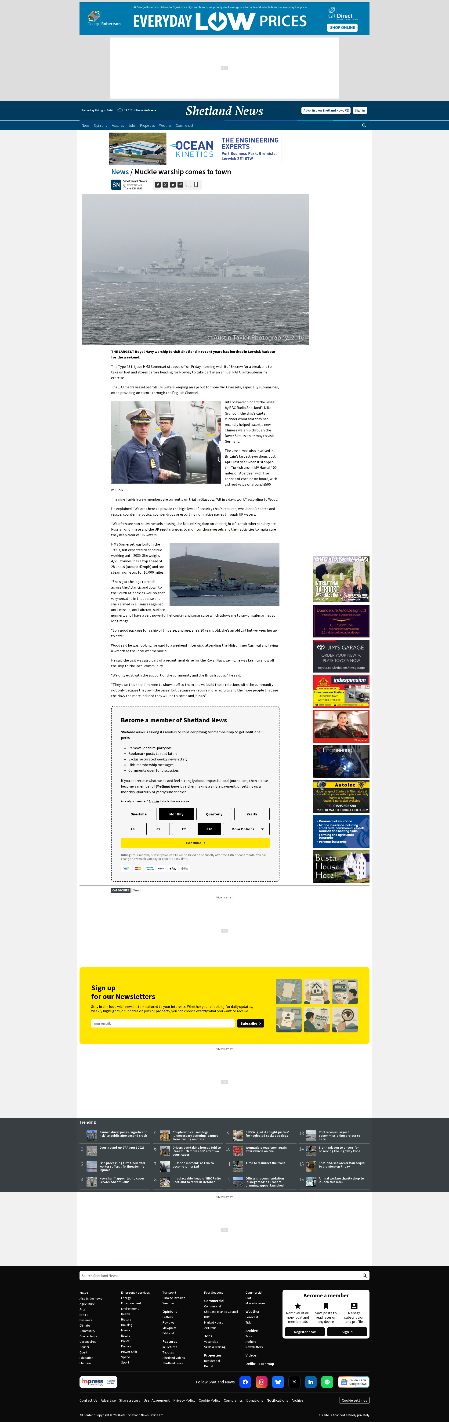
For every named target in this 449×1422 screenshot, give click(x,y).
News (120, 171)
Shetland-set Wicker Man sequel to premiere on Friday (342, 1165)
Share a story (129, 1400)
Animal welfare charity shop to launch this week (341, 1180)
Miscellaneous (255, 1303)
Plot (248, 1298)
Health (125, 1314)
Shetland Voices (174, 1358)
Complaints (233, 1400)
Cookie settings (354, 1400)
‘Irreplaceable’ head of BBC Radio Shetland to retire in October (197, 1180)
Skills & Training (215, 1347)
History (126, 1319)
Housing (126, 1325)
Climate (85, 1325)
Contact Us (88, 1400)
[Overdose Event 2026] (341, 557)
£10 (209, 829)
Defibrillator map (260, 1363)
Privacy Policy (184, 1400)
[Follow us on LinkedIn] (311, 1382)
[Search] (364, 125)
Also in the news (91, 1298)
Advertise (108, 1400)
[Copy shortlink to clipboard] (180, 185)
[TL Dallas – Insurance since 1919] (341, 831)
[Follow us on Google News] (353, 1382)
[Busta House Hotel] (341, 866)
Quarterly (214, 814)
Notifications (277, 1400)
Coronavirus (88, 1341)
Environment (130, 1308)
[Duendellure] (341, 621)
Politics (126, 1346)
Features (170, 1341)
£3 (132, 829)
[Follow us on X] (294, 1382)
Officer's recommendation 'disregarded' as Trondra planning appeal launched (265, 1181)
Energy (126, 1298)
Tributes (168, 1352)
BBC (207, 1317)
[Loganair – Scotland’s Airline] (341, 726)
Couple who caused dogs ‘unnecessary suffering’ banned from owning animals (195, 1135)
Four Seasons (213, 1292)
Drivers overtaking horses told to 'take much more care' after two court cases (197, 1151)
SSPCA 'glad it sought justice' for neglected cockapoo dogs (267, 1134)
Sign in (360, 110)
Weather (168, 1303)
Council (85, 1347)
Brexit (84, 1315)
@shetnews (132, 184)
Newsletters (254, 1347)
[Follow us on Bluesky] (278, 1382)
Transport (169, 1292)
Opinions (170, 1311)
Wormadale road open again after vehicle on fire (266, 1149)
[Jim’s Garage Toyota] (341, 656)
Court (83, 1352)
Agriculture (87, 1304)
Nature (125, 1335)
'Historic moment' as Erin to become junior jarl (193, 1165)
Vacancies (211, 1341)
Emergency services (135, 1292)
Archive (252, 1330)
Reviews (168, 1322)
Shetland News (135, 181)
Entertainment (131, 1303)
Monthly (176, 814)
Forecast (252, 1317)
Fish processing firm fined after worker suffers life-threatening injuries (122, 1166)
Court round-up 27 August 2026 (121, 1147)
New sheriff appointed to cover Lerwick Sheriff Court (121, 1180)
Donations (254, 1400)
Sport (125, 1362)
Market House (214, 1322)
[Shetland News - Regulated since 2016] (98, 1382)
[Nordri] (341, 761)
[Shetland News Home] (224, 118)
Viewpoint (169, 1328)
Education (86, 1358)
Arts (82, 1309)
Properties (212, 1355)
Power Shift (129, 1352)
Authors (251, 1341)
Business (86, 1320)
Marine (125, 1330)
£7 (184, 829)
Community (87, 1331)
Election (85, 1363)
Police (125, 1341)
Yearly (252, 814)
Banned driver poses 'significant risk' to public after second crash (123, 1134)
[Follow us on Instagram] (262, 1382)
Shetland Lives (173, 1363)
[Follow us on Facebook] (245, 1382)
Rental (208, 1366)
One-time (138, 814)
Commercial (214, 1300)
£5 (158, 829)
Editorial (168, 1333)
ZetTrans (210, 1328)
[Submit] (364, 1276)
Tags (249, 1336)
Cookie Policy (209, 1400)
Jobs (208, 1336)
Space (125, 1357)
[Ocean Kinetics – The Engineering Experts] (195, 149)
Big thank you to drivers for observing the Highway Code (339, 1149)
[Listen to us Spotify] (327, 1382)
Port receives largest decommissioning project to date (339, 1135)
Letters (168, 1317)
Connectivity (88, 1336)
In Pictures (170, 1347)
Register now (305, 1331)
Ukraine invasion (174, 1298)
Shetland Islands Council (221, 1312)
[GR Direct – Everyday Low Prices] (224, 18)
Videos (251, 1355)
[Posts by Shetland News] (116, 185)
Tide (249, 1322)
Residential (212, 1361)
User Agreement (157, 1400)
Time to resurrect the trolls (265, 1163)
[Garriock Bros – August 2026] (341, 691)
